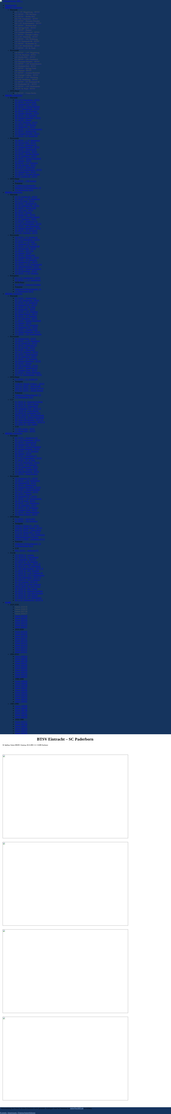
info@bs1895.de (76, 1108)
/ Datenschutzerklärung (26, 1113)
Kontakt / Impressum (8, 1113)
